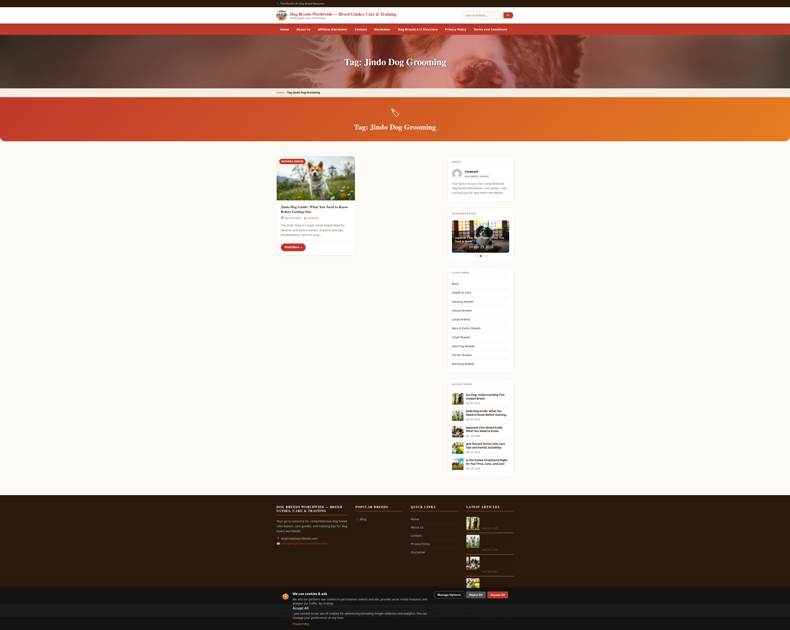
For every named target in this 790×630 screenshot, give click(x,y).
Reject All (475, 594)
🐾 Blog (361, 519)
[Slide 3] (481, 256)
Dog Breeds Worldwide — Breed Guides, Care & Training (343, 14)
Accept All (498, 594)
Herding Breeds (463, 302)
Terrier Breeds (462, 355)
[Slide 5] (487, 256)
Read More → (293, 247)
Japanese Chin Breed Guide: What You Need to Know (484, 429)
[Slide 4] (483, 256)
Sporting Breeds (463, 346)
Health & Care (461, 293)
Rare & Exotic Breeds (466, 328)
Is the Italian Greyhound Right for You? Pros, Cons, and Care (487, 462)
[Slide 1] (474, 256)
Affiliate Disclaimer (333, 29)
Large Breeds (461, 319)
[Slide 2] (477, 256)
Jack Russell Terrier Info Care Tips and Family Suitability (485, 445)
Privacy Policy (455, 29)
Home (284, 29)
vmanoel (313, 218)
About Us (303, 29)
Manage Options (449, 594)
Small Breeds (461, 337)
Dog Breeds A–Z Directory (418, 29)
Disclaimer (382, 29)
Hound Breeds (462, 310)
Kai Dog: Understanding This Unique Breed (485, 396)
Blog (455, 284)
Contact (361, 29)
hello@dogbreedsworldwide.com (304, 543)
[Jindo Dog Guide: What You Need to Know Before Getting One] (316, 178)
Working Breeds (292, 161)
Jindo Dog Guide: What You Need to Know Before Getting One (314, 209)
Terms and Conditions (490, 29)
